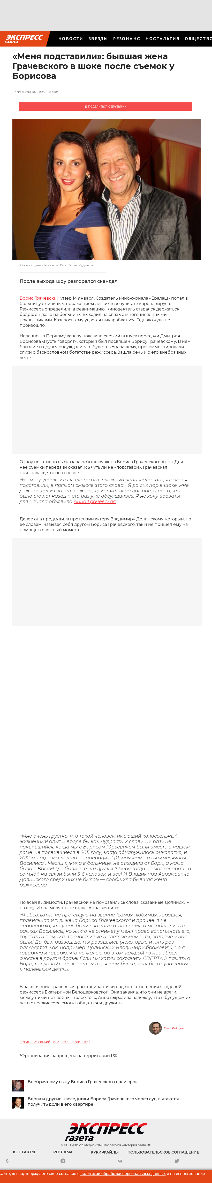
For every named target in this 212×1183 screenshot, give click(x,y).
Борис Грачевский (39, 298)
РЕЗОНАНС (126, 38)
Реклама (63, 1152)
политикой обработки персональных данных (123, 1173)
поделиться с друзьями (106, 106)
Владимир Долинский (71, 1042)
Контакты (24, 1152)
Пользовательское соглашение (163, 1152)
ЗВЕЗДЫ (98, 38)
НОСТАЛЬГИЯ (163, 38)
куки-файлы (105, 1152)
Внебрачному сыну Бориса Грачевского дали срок (83, 1081)
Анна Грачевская (95, 501)
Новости (71, 38)
